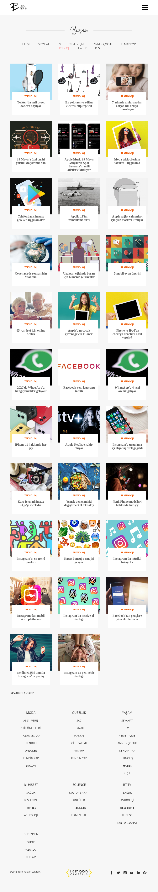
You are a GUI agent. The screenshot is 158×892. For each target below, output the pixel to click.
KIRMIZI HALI (79, 815)
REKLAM (31, 857)
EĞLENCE (79, 785)
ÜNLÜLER (31, 750)
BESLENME (31, 800)
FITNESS (31, 807)
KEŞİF (98, 48)
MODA (30, 713)
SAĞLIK (30, 792)
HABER (82, 48)
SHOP (30, 842)
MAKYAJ (79, 735)
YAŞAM (127, 713)
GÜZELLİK (79, 713)
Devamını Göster (22, 693)
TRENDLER (31, 743)
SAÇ (79, 720)
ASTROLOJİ (31, 815)
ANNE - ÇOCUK (103, 44)
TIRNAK (79, 728)
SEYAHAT (43, 44)
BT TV (127, 785)
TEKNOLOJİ (63, 48)
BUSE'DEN (31, 834)
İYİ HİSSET (31, 785)
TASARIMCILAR (30, 735)
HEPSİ (26, 44)
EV (59, 44)
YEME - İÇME (77, 44)
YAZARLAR (30, 849)
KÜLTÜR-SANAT (127, 822)
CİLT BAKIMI (79, 743)
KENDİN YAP (128, 44)
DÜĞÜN (31, 765)
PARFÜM (79, 750)
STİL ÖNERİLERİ (31, 728)
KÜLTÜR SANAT (79, 792)
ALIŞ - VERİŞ (30, 720)
